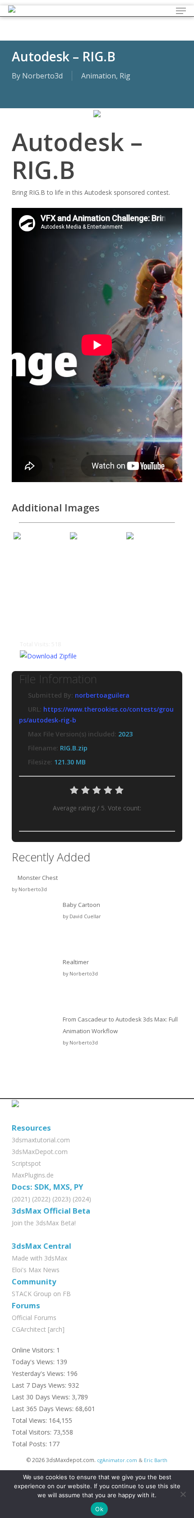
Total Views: (30, 1420)
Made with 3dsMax (39, 1258)
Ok (99, 1509)
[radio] (74, 793)
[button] (181, 10)
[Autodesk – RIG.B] (97, 121)
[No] (182, 1494)
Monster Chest (38, 878)
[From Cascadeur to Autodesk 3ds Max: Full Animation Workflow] (34, 1041)
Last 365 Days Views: (43, 1408)
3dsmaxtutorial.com (41, 1140)
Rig (125, 76)
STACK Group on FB (41, 1293)
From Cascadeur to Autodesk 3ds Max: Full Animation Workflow (120, 1025)
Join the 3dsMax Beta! (44, 1223)
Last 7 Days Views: (40, 1385)
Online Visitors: (34, 1350)
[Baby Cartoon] (34, 926)
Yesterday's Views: (39, 1373)
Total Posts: (30, 1444)
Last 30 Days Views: (42, 1397)
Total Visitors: (32, 1432)
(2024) (82, 1199)
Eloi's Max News (36, 1269)
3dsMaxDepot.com (40, 1151)
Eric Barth (155, 1460)
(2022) (41, 1199)
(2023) (61, 1199)
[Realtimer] (34, 984)
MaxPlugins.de (33, 1175)
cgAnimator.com (117, 1460)
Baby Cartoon (81, 905)
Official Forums (34, 1317)
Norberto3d (42, 76)
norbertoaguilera (102, 695)
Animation (98, 76)
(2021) (21, 1199)
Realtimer (76, 962)
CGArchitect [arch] (38, 1329)
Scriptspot (26, 1163)
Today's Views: (34, 1361)
